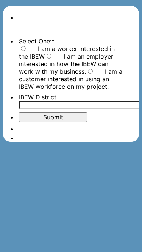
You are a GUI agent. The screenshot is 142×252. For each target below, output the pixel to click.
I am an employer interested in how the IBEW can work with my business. (66, 64)
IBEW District (37, 97)
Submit (53, 117)
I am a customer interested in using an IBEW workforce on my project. (70, 79)
